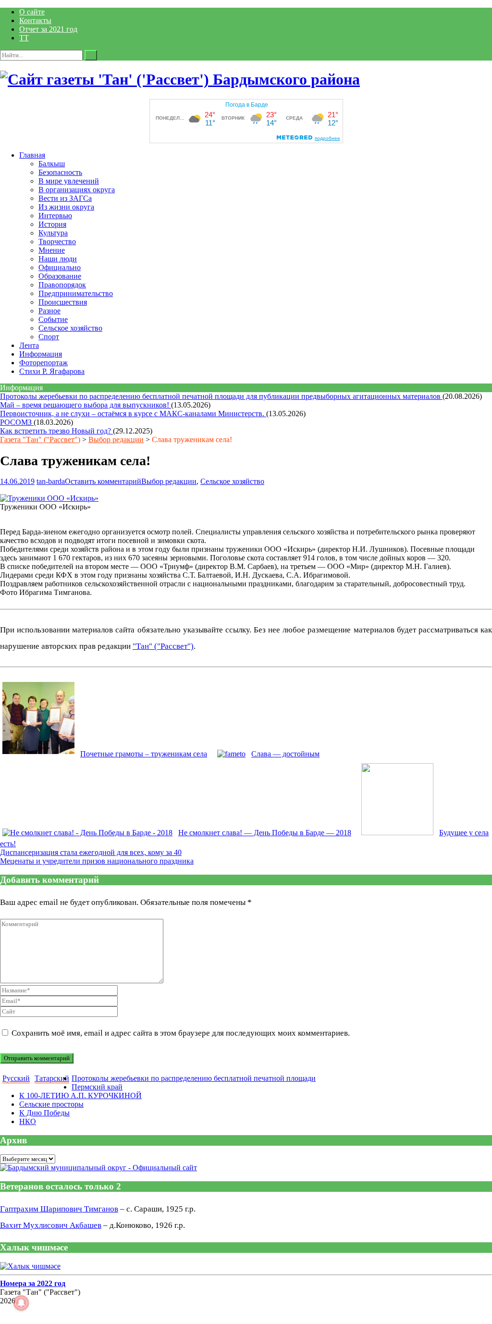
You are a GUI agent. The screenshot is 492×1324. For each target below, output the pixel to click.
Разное (49, 311)
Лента (29, 345)
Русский (16, 1078)
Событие (53, 319)
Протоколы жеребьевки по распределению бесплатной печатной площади (194, 1078)
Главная (32, 155)
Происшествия (62, 302)
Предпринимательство (75, 293)
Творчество (57, 241)
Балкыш (51, 164)
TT (24, 38)
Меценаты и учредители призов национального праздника (97, 861)
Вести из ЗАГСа (65, 198)
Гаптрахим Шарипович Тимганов (59, 1208)
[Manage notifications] (21, 1303)
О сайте (32, 12)
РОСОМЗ (17, 422)
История (52, 224)
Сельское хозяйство (70, 328)
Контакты (35, 20)
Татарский (52, 1078)
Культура (53, 233)
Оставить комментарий (103, 481)
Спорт (48, 337)
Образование (59, 276)
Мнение (51, 250)
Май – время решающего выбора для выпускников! (85, 405)
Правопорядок (62, 285)
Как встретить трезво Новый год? (56, 431)
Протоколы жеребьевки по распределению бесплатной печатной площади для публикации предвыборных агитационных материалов (221, 396)
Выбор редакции (116, 439)
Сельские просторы (51, 1104)
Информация (40, 354)
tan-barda (51, 481)
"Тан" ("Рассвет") (163, 646)
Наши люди (57, 259)
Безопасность (60, 172)
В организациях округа (76, 190)
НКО (27, 1121)
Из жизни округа (66, 207)
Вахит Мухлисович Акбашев (50, 1225)
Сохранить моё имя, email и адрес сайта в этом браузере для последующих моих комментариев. (181, 1033)
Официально (59, 267)
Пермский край (97, 1087)
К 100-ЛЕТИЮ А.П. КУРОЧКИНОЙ (80, 1095)
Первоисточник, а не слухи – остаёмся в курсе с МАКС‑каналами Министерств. (133, 413)
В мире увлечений (68, 181)
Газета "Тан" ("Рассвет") (40, 439)
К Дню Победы (44, 1113)
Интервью (55, 215)
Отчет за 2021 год (48, 29)
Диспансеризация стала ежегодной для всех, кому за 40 (91, 852)
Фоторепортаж (43, 363)
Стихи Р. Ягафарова (52, 371)
